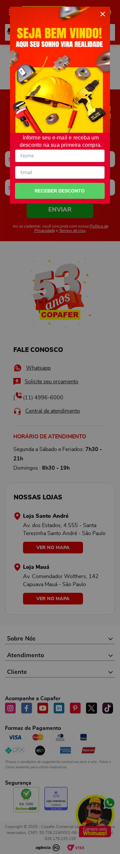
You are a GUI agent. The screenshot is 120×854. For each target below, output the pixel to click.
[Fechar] (102, 14)
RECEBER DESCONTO (60, 190)
